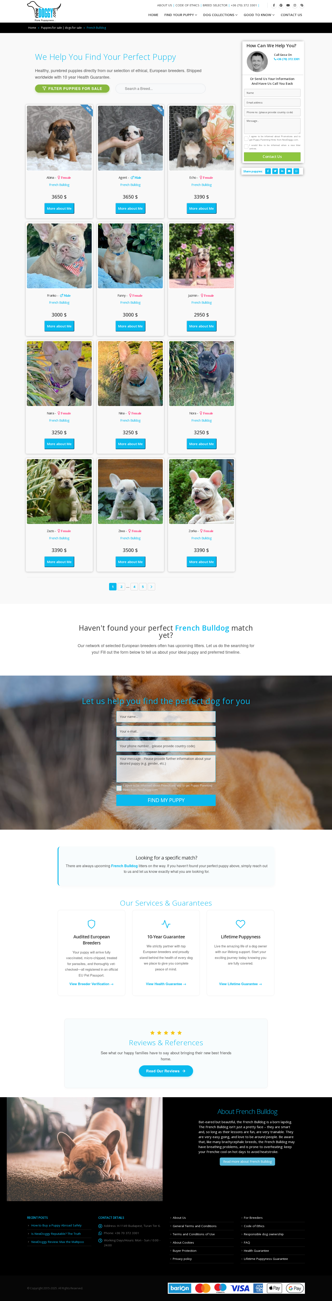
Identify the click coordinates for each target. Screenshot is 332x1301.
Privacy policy (182, 1259)
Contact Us (291, 14)
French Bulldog (59, 184)
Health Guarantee (256, 1251)
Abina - (59, 177)
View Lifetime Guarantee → (240, 983)
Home (32, 28)
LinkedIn (282, 171)
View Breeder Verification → (91, 983)
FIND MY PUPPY (166, 799)
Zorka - (201, 530)
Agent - (130, 177)
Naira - (59, 413)
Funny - (129, 295)
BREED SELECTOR (215, 5)
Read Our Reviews (163, 1070)
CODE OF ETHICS (187, 5)
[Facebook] (274, 5)
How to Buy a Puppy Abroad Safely (56, 1225)
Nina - (130, 413)
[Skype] (302, 5)
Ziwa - (130, 530)
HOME (153, 14)
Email (289, 171)
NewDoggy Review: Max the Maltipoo (57, 1242)
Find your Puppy (179, 14)
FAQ (247, 1242)
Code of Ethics (254, 1226)
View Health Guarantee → (166, 983)
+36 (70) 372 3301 (244, 5)
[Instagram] (295, 5)
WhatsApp (296, 171)
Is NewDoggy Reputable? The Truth (56, 1234)
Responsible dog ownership (264, 1234)
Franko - (58, 295)
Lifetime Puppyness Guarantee (266, 1259)
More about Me (59, 208)
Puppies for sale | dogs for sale (61, 28)
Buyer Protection (184, 1251)
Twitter (275, 171)
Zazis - (59, 530)
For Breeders (253, 1218)
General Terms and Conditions (195, 1226)
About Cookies (183, 1242)
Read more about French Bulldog (247, 1161)
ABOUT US (164, 5)
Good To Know (257, 14)
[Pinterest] (281, 5)
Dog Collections (218, 14)
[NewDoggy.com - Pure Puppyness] (44, 11)
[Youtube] (288, 5)
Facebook (268, 171)
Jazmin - (201, 295)
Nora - (201, 413)
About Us (179, 1218)
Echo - (201, 177)
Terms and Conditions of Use (194, 1234)
